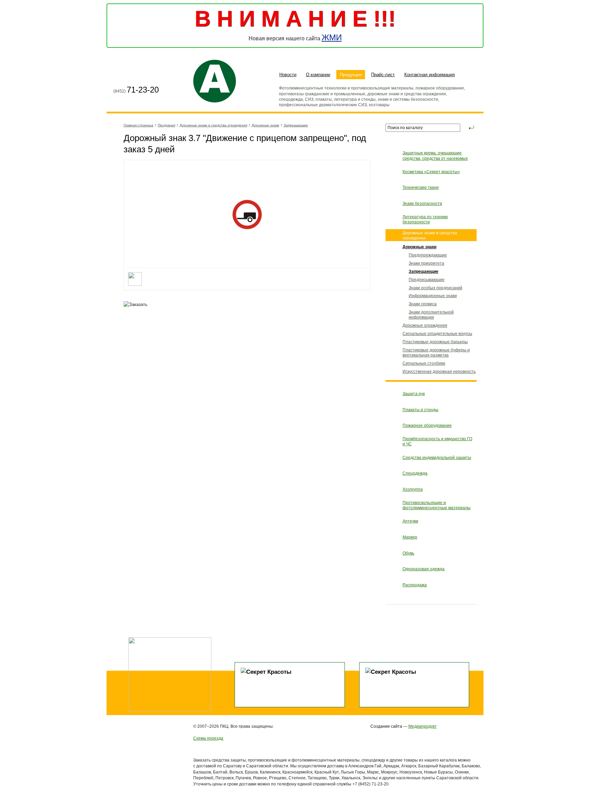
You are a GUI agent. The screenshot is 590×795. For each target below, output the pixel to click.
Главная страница (118, 75)
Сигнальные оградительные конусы (437, 333)
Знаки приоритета (426, 263)
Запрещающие (296, 125)
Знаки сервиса (423, 304)
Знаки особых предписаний (435, 287)
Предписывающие (427, 279)
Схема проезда (208, 738)
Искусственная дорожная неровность (439, 371)
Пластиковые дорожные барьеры (435, 341)
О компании (318, 74)
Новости (287, 74)
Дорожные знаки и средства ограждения (213, 125)
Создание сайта (386, 726)
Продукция (351, 74)
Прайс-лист (383, 74)
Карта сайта (131, 75)
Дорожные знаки (265, 125)
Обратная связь (144, 75)
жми (332, 37)
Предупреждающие (428, 255)
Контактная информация (429, 74)
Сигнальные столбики (424, 363)
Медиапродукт (422, 726)
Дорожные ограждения (425, 325)
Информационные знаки (433, 295)
